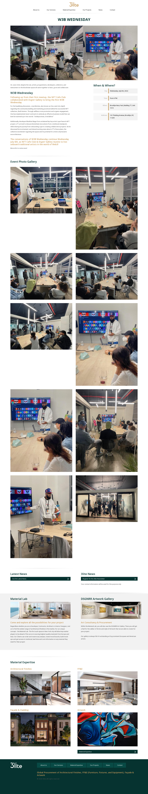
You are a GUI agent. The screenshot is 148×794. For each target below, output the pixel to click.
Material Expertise (69, 10)
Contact (112, 10)
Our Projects (87, 10)
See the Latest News (19, 579)
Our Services (51, 10)
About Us (36, 10)
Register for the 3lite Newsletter (94, 579)
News (101, 10)
